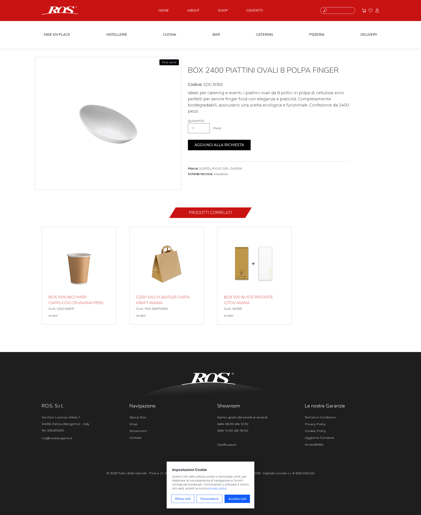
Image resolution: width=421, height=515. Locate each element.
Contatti (135, 438)
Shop (133, 424)
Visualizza (221, 174)
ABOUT (193, 10)
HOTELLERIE (116, 34)
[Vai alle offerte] (364, 10)
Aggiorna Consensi (319, 438)
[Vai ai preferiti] (370, 10)
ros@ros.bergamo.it (57, 438)
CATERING (264, 34)
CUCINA (169, 34)
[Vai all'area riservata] (377, 10)
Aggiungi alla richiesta (219, 145)
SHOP (223, 10)
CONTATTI (254, 10)
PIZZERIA (317, 34)
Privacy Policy (315, 424)
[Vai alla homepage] (60, 10)
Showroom (138, 431)
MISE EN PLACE (57, 34)
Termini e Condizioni (320, 417)
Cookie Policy (315, 431)
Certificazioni (226, 445)
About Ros (137, 417)
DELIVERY (368, 34)
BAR (216, 34)
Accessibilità (314, 444)
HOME (163, 10)
